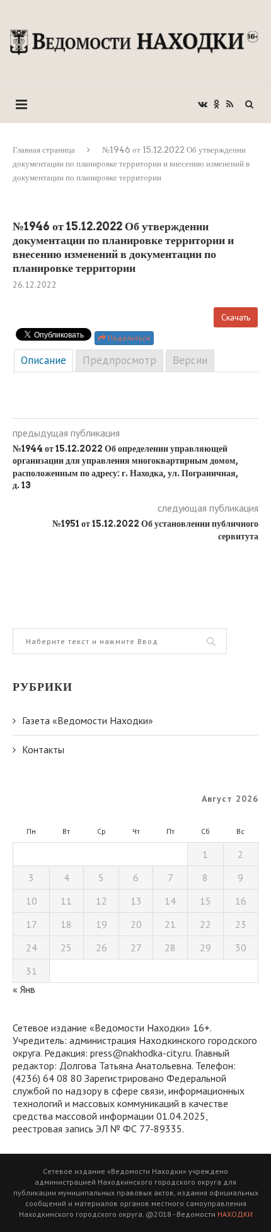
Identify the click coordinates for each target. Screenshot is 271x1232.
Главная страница (44, 150)
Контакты (43, 749)
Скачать (235, 317)
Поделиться (128, 338)
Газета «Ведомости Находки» (87, 720)
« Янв (24, 989)
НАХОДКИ (235, 1214)
